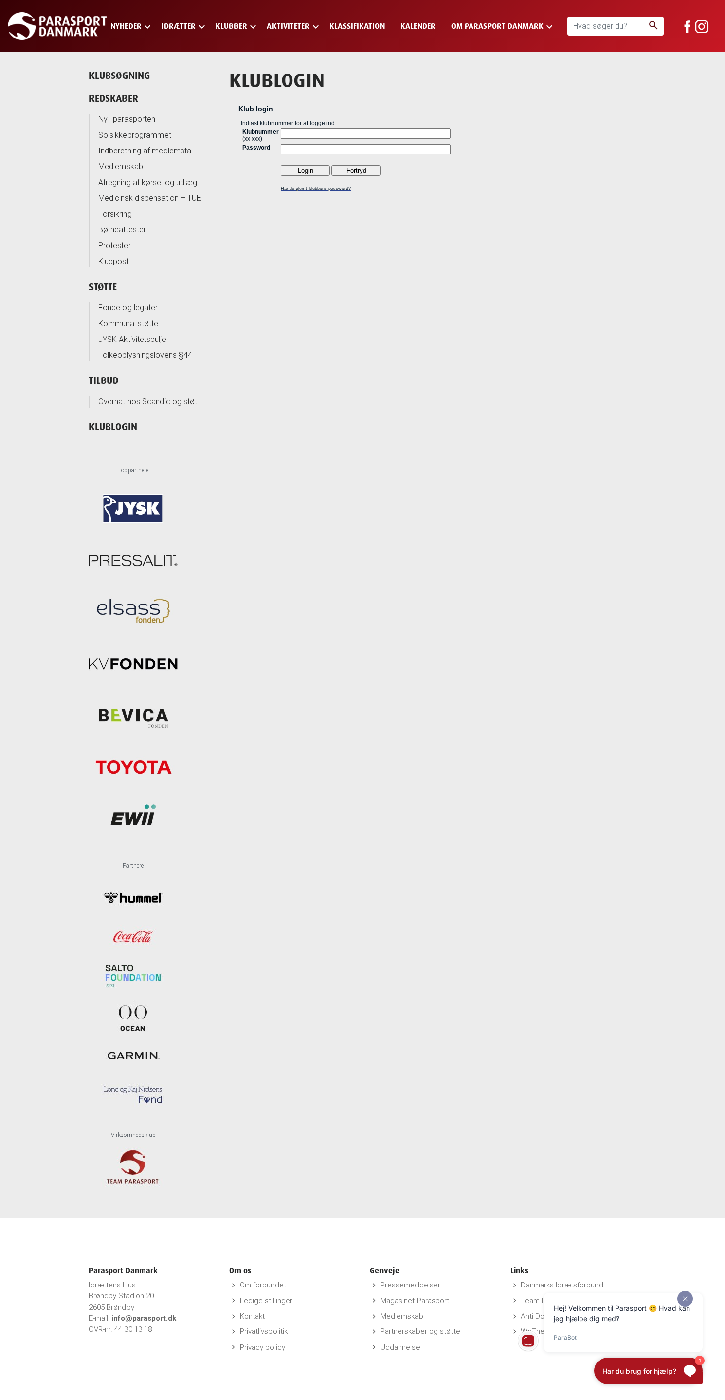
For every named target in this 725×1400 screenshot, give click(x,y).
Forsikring (115, 214)
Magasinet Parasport (414, 1300)
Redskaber (113, 98)
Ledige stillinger (266, 1300)
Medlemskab (120, 166)
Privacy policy (262, 1347)
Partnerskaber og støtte (420, 1331)
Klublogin (113, 426)
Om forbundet (263, 1285)
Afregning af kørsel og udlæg (147, 182)
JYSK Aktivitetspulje (132, 339)
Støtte (103, 286)
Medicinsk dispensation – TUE (149, 198)
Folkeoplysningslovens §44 (145, 355)
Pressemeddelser (410, 1285)
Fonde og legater (128, 307)
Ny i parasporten (126, 119)
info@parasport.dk (143, 1318)
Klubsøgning (119, 75)
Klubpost (113, 261)
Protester (114, 245)
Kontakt (252, 1316)
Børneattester (122, 229)
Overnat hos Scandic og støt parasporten (152, 401)
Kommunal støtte (128, 323)
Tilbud (103, 380)
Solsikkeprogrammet (134, 135)
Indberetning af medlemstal (145, 150)
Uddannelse (400, 1347)
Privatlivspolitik (264, 1331)
